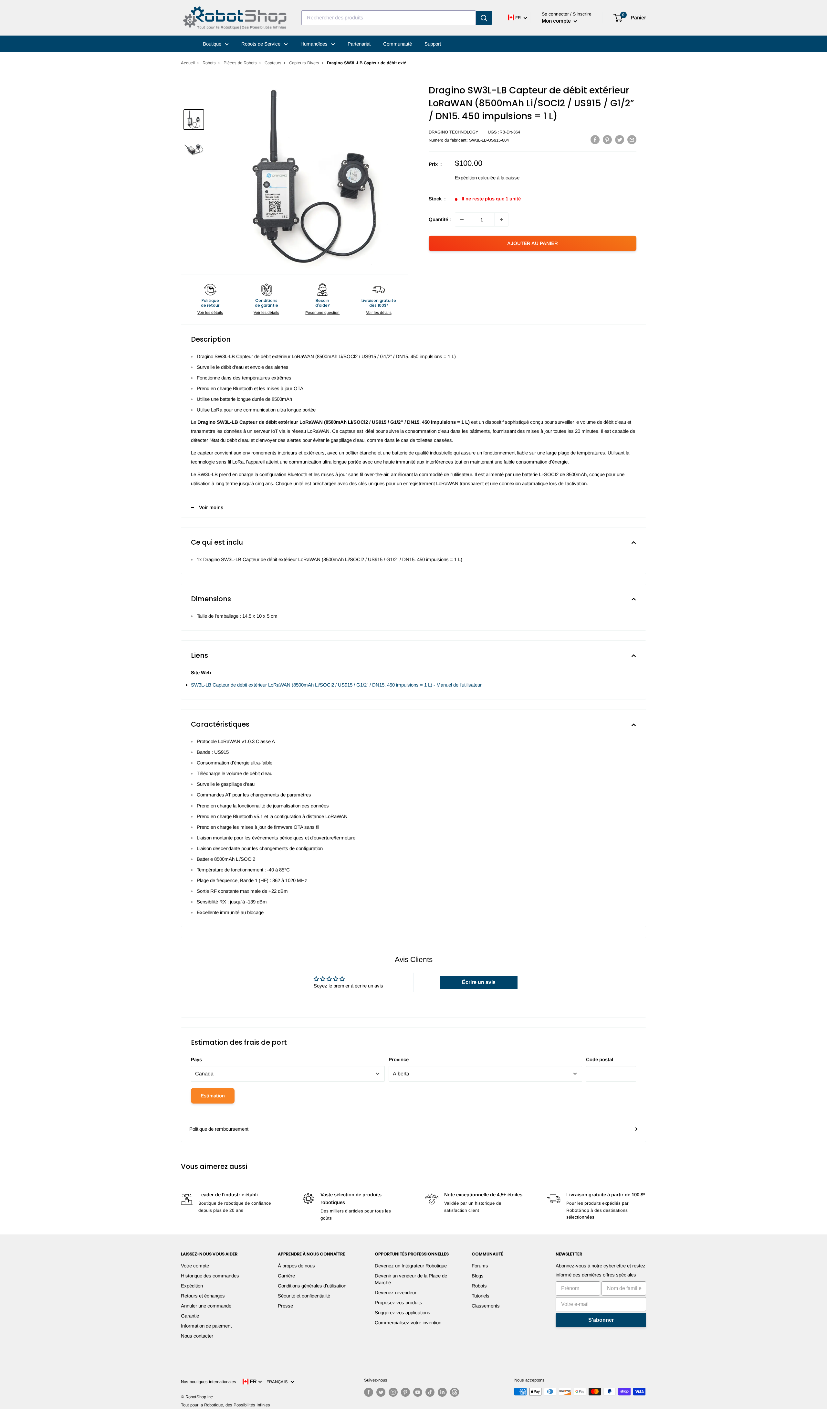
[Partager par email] (631, 139)
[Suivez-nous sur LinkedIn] (442, 1392)
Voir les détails (210, 312)
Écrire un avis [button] (479, 982)
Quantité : (440, 219)
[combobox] (388, 17)
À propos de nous (296, 1265)
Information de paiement (206, 1326)
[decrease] (462, 219)
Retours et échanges (203, 1295)
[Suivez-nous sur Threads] (454, 1392)
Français (278, 1381)
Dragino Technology (453, 132)
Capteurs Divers (304, 62)
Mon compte (557, 21)
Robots (209, 62)
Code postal (599, 1059)
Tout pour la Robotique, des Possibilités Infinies (225, 1405)
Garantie (190, 1315)
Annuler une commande (206, 1305)
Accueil (188, 62)
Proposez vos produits (398, 1302)
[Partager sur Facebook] (595, 139)
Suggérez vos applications (402, 1312)
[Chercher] (484, 18)
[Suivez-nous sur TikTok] (429, 1392)
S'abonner (601, 1320)
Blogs (478, 1275)
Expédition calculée (475, 177)
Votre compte (195, 1265)
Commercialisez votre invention (408, 1322)
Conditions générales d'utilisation (312, 1285)
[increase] (501, 219)
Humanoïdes (314, 44)
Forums (480, 1265)
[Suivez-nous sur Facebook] (368, 1392)
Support (432, 44)
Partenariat (359, 44)
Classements (486, 1305)
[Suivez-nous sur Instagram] (393, 1392)
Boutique (213, 44)
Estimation (213, 1095)
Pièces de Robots (240, 62)
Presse (285, 1305)
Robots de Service (261, 44)
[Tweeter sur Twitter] (619, 139)
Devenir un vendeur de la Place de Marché (411, 1279)
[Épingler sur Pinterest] (607, 139)
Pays (196, 1059)
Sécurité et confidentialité (304, 1295)
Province (399, 1059)
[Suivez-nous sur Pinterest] (405, 1392)
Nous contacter (197, 1336)
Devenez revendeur (395, 1292)
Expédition (192, 1285)
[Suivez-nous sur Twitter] (380, 1392)
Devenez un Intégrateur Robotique (411, 1265)
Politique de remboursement (218, 1129)
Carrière (286, 1275)
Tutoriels (480, 1295)
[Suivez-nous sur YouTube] (417, 1392)
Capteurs (273, 62)
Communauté (397, 44)
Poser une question (322, 312)
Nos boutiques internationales (208, 1381)
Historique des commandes (210, 1275)
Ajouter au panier (532, 243)
